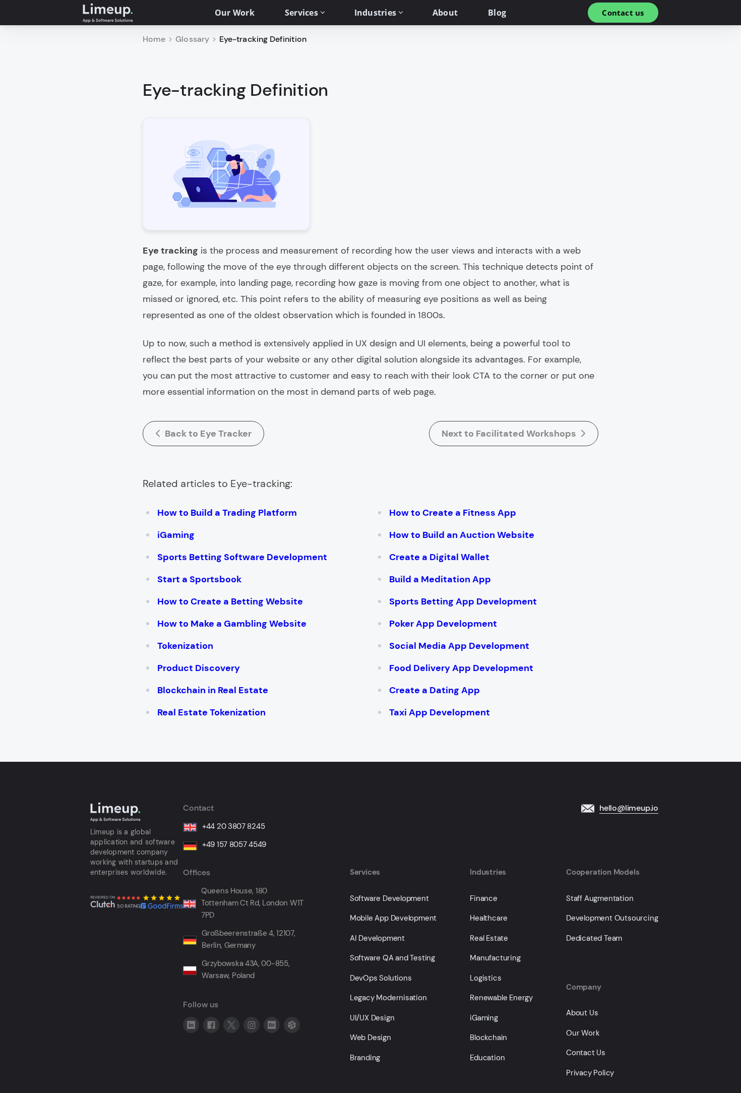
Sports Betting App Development (463, 601)
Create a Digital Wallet (439, 557)
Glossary (192, 39)
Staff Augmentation (599, 898)
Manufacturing (495, 958)
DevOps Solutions (381, 978)
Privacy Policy (590, 1073)
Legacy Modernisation (388, 998)
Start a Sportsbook (199, 579)
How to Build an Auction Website (461, 535)
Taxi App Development (439, 712)
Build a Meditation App (440, 579)
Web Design (370, 1038)
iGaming (176, 535)
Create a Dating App (434, 690)
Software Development (389, 898)
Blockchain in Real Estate (212, 690)
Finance (484, 898)
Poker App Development (443, 624)
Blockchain (488, 1038)
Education (487, 1058)
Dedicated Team (594, 938)
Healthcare (489, 918)
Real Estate (489, 938)
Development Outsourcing (612, 918)
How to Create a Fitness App (452, 513)
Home (154, 39)
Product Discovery (198, 668)
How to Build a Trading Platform (227, 513)
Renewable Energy (501, 998)
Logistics (485, 978)
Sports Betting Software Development (242, 557)
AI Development (377, 938)
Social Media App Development (459, 646)
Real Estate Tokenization (211, 712)
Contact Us (585, 1053)
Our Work (582, 1033)
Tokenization (185, 646)
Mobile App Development (393, 918)
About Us (582, 1013)
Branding (365, 1058)
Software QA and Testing (392, 958)
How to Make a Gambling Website (231, 624)
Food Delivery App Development (461, 668)
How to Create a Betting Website (230, 601)
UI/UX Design (372, 1018)
